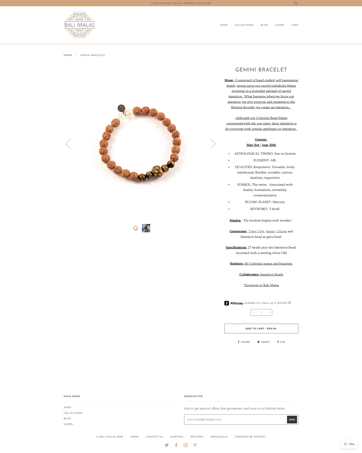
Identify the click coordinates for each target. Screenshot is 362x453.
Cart (294, 24)
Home (68, 55)
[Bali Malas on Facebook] (176, 445)
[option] (141, 143)
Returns (197, 436)
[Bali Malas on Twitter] (167, 445)
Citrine (281, 231)
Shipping (177, 436)
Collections (244, 24)
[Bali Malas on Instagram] (186, 445)
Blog (264, 24)
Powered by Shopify (250, 436)
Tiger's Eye (256, 231)
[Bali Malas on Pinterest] (195, 445)
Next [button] (210, 144)
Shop (224, 24)
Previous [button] (71, 144)
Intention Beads (271, 274)
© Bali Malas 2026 (109, 436)
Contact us (154, 436)
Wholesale (219, 436)
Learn (279, 24)
